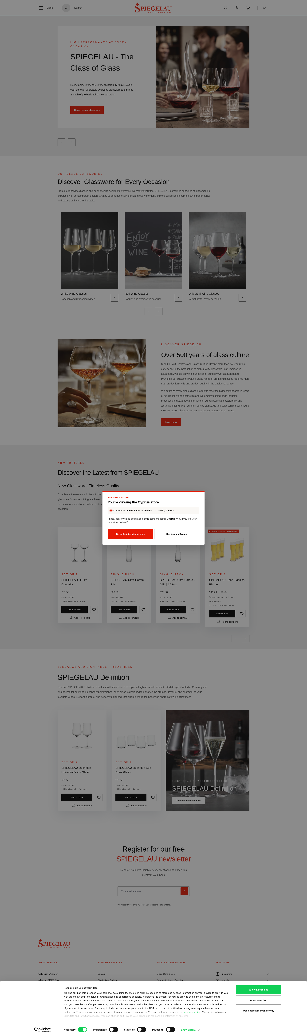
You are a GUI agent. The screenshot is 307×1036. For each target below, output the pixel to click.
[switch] (113, 1029)
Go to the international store (130, 534)
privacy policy (192, 1012)
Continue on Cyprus (176, 534)
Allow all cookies (258, 989)
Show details (188, 1029)
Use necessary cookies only (258, 1010)
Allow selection (258, 1000)
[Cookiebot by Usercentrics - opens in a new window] (42, 1029)
